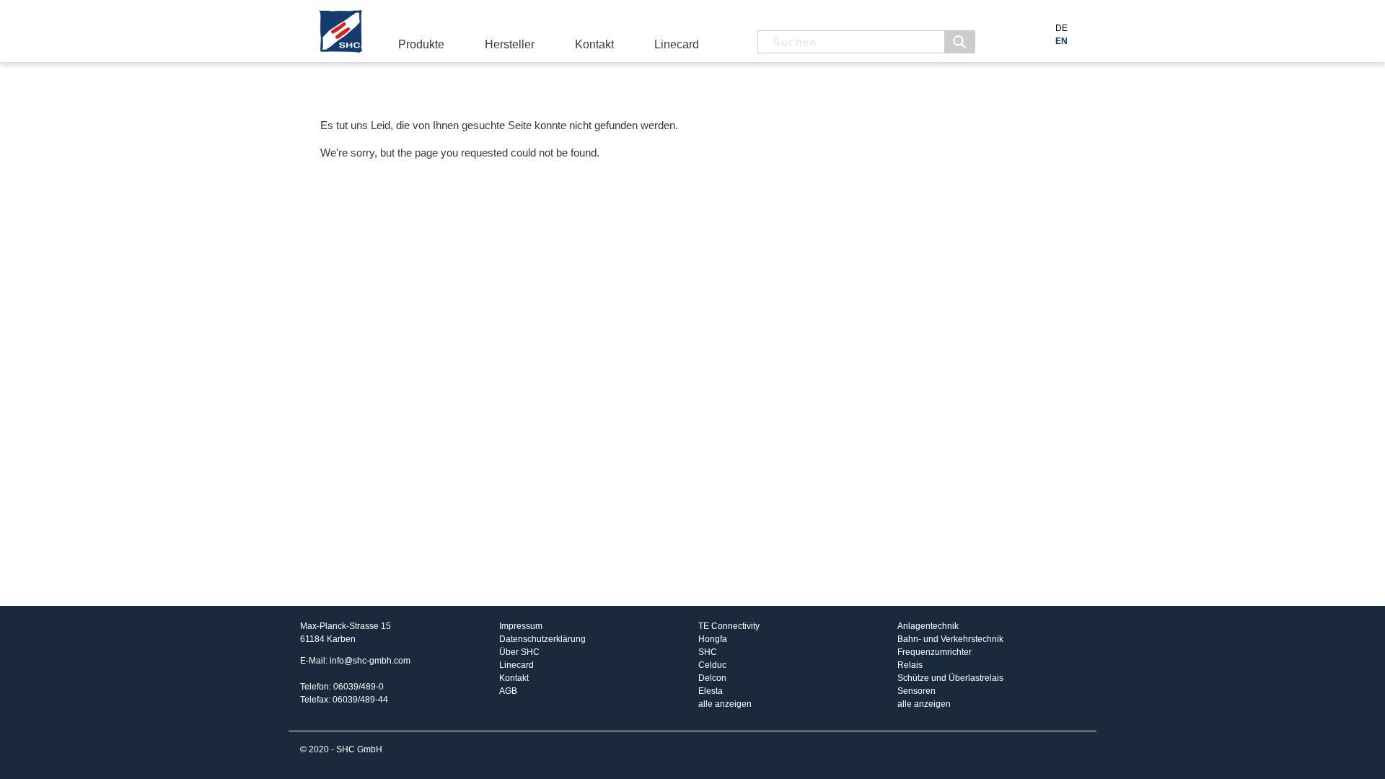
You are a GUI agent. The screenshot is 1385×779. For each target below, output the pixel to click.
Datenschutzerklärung (542, 639)
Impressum (520, 626)
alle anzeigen (725, 704)
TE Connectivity (729, 626)
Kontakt (594, 44)
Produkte (421, 44)
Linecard (676, 44)
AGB (508, 691)
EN (1061, 41)
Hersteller (510, 44)
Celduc (712, 665)
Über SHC (519, 652)
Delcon (712, 678)
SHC (707, 652)
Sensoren (916, 691)
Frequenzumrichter (934, 652)
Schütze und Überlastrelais (950, 678)
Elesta (710, 691)
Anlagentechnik (928, 626)
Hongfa (712, 639)
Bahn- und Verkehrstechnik (950, 639)
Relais (910, 665)
